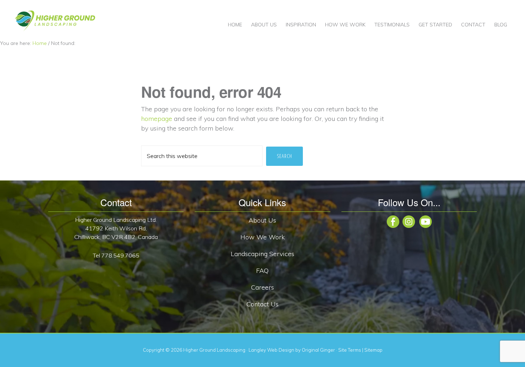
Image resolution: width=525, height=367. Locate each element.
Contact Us (262, 304)
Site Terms (349, 350)
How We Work (262, 237)
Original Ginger (318, 350)
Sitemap (373, 350)
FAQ (262, 270)
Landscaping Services (262, 254)
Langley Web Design (271, 350)
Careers (262, 287)
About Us (262, 220)
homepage (156, 118)
